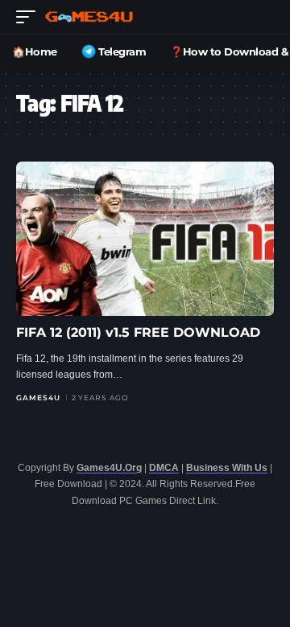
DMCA (164, 467)
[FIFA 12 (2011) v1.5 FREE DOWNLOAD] (145, 239)
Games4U (38, 397)
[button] (30, 17)
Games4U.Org (109, 467)
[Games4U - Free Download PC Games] (89, 17)
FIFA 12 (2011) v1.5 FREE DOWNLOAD (138, 332)
